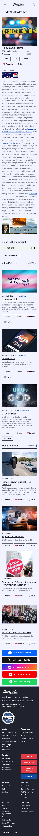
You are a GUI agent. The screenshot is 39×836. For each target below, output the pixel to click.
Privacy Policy (7, 826)
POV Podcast (6, 750)
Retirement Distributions (6, 769)
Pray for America (27, 732)
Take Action (29, 762)
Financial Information (9, 832)
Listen (7, 317)
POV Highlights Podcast (7, 746)
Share (25, 59)
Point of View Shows (9, 732)
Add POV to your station (27, 793)
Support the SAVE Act (13, 536)
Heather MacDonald (10, 143)
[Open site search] (33, 4)
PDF (15, 59)
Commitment (8, 358)
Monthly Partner (7, 761)
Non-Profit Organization (6, 813)
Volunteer (24, 809)
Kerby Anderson (23, 355)
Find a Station (26, 786)
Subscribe (29, 777)
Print (6, 59)
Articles (23, 742)
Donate (29, 756)
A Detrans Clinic (10, 299)
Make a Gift (6, 758)
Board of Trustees (8, 823)
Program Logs (26, 797)
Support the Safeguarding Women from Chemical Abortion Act (19, 583)
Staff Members (7, 820)
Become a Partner (29, 769)
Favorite (9, 64)
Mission (4, 809)
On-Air (4, 817)
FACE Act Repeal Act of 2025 (16, 632)
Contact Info (25, 806)
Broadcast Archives (9, 736)
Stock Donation (7, 765)
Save (22, 64)
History (4, 806)
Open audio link (10, 255)
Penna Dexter (22, 296)
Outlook (4, 789)
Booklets (24, 736)
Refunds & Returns (28, 812)
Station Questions (27, 789)
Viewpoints (6, 739)
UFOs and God (9, 413)
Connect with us (27, 739)
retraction (33, 194)
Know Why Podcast (9, 742)
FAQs (3, 829)
